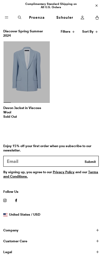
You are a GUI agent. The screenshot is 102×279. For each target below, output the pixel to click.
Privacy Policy (64, 172)
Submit (90, 162)
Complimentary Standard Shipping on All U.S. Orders (51, 5)
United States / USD (24, 214)
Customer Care (15, 241)
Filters (66, 32)
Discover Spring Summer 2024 (23, 33)
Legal (7, 252)
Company (10, 230)
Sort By (88, 32)
